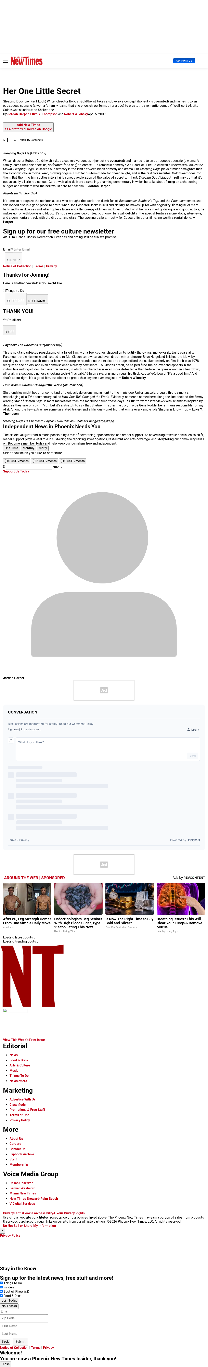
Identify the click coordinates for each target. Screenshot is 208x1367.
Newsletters (18, 1081)
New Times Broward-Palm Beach (34, 1199)
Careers (15, 1144)
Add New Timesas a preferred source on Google (28, 127)
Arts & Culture (20, 1065)
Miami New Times (23, 1193)
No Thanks (9, 1306)
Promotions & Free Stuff (27, 1110)
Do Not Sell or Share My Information (29, 1226)
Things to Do (12, 1283)
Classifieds (18, 1105)
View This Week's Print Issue (24, 1040)
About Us (16, 1139)
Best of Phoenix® (16, 1291)
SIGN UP (13, 260)
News (14, 1055)
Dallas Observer (21, 1183)
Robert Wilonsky (76, 114)
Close (6, 1364)
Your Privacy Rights (70, 1213)
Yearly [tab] (42, 448)
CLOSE (9, 332)
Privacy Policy (20, 1120)
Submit (20, 1342)
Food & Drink (19, 1060)
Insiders (9, 1287)
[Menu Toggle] (5, 60)
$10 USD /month (17, 461)
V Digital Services (22, 1204)
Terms (38, 266)
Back (5, 1342)
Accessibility (44, 1213)
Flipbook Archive (22, 1154)
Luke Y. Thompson (43, 114)
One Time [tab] (11, 448)
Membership (19, 1165)
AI (54, 1213)
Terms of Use (19, 1115)
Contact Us (17, 1149)
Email (8, 249)
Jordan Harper (18, 114)
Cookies (29, 1213)
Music (14, 1071)
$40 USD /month (73, 461)
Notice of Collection (17, 266)
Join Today (9, 1300)
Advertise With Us (23, 1099)
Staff (13, 1159)
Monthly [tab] (28, 448)
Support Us (184, 60)
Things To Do (19, 1076)
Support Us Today (16, 471)
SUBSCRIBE (15, 301)
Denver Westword (22, 1188)
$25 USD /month (45, 461)
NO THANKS (37, 301)
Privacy (51, 266)
